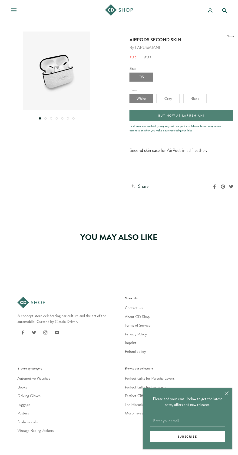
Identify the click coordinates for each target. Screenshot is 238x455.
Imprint (130, 343)
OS (141, 77)
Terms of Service (138, 325)
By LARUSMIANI (144, 47)
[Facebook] (23, 332)
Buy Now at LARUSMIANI (181, 116)
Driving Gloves (28, 396)
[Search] (226, 10)
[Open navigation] (13, 10)
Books (22, 387)
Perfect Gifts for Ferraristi (145, 387)
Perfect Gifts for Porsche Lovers (150, 378)
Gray (168, 99)
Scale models (27, 422)
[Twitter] (34, 332)
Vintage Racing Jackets (35, 430)
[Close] (227, 393)
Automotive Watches (33, 378)
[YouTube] (57, 332)
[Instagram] (45, 332)
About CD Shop (137, 317)
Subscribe (187, 437)
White (141, 99)
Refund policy (135, 351)
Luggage (23, 404)
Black (195, 99)
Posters (23, 413)
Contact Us (134, 308)
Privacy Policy (136, 334)
